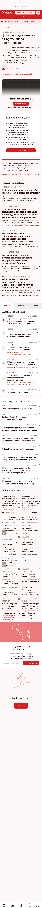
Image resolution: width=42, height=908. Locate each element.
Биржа (4, 406)
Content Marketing (12, 276)
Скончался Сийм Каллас (17, 392)
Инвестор (26, 17)
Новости (5, 206)
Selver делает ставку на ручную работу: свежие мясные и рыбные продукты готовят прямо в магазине (18, 283)
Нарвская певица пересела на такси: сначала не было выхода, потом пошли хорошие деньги (20, 321)
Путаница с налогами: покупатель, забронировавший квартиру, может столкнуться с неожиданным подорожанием (20, 213)
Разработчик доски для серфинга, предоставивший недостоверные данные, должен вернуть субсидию (23, 364)
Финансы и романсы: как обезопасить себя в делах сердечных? (21, 191)
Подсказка (6, 187)
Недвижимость (8, 174)
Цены (34, 174)
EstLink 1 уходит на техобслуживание (18, 449)
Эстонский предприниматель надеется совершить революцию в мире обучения (19, 377)
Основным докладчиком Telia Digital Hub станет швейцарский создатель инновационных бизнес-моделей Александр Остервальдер (31, 611)
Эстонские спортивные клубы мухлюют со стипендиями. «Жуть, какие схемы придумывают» (16, 470)
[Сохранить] (39, 316)
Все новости (7, 17)
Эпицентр (17, 17)
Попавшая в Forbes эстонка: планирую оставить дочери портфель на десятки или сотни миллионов (23, 334)
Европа (23, 174)
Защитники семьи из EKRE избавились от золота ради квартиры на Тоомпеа (17, 236)
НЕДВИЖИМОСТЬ (8, 32)
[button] (12, 663)
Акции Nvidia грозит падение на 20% (17, 409)
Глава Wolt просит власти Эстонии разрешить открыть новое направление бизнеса (19, 347)
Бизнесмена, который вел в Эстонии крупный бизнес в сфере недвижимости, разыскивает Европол (17, 259)
